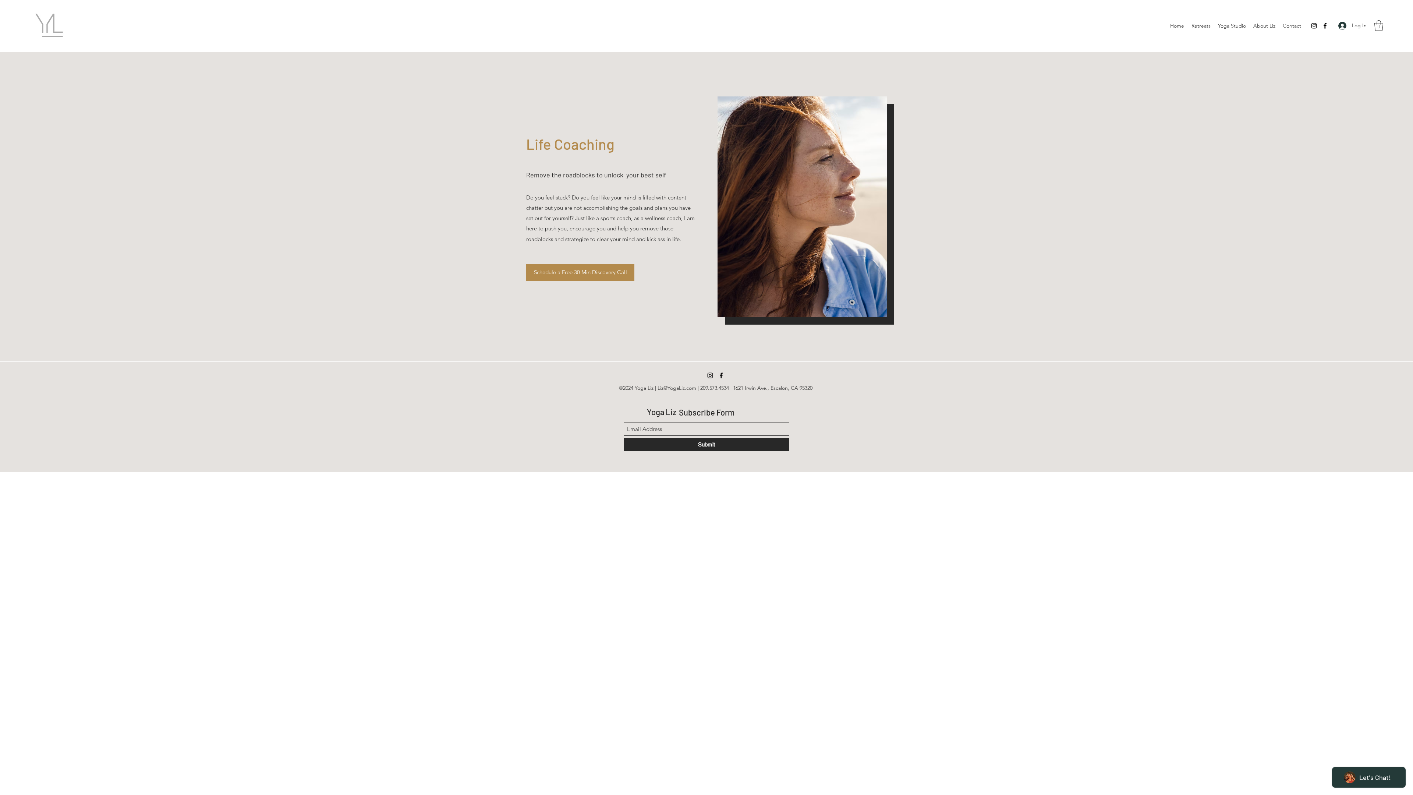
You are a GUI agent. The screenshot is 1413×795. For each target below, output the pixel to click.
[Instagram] (1314, 25)
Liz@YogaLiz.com (677, 388)
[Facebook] (1325, 25)
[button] (1378, 25)
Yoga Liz (661, 412)
